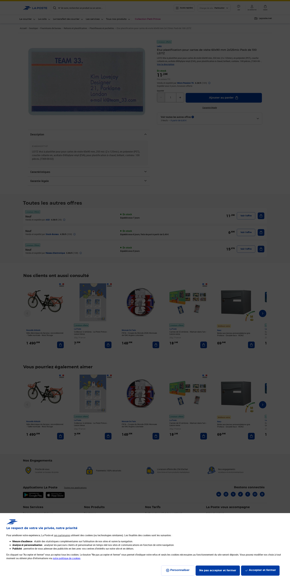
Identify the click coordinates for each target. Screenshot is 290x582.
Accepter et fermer (262, 570)
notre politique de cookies (66, 558)
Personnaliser (180, 570)
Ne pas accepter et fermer (217, 570)
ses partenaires (62, 535)
